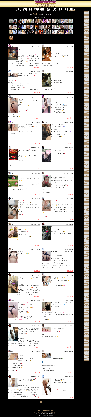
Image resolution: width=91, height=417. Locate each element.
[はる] (58, 33)
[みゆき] (20, 22)
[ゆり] (28, 33)
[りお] (66, 33)
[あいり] (49, 28)
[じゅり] (32, 28)
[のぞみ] (41, 33)
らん (12, 351)
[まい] (24, 22)
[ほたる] (71, 28)
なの (12, 71)
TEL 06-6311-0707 (39, 6)
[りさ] (58, 28)
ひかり (46, 122)
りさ (45, 173)
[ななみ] (66, 28)
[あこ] (11, 28)
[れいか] (62, 33)
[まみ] (15, 22)
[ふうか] (15, 28)
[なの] (24, 28)
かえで (12, 224)
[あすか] (28, 22)
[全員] (11, 22)
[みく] (58, 22)
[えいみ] (41, 22)
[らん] (62, 28)
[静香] (45, 28)
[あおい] (41, 28)
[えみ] (71, 22)
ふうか (46, 275)
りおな (12, 46)
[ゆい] (66, 22)
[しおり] (24, 33)
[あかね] (28, 28)
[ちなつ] (45, 33)
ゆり (45, 147)
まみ (12, 173)
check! (36, 67)
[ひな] (54, 33)
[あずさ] (37, 33)
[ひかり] (32, 33)
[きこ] (62, 22)
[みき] (32, 22)
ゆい (45, 46)
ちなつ (46, 326)
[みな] (20, 33)
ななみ (12, 97)
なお (12, 249)
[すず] (54, 28)
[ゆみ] (54, 22)
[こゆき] (15, 33)
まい (12, 147)
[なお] (49, 22)
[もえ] (49, 33)
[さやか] (71, 33)
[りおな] (45, 22)
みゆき (46, 224)
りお (12, 122)
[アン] (20, 28)
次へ (41, 402)
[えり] (11, 39)
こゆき (46, 376)
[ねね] (37, 28)
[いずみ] (37, 22)
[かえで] (11, 33)
